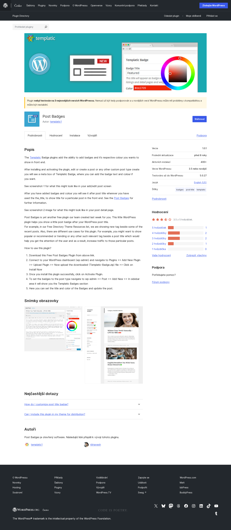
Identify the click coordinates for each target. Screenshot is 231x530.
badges (180, 189)
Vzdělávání (101, 477)
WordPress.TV (103, 492)
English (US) (200, 182)
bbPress (184, 487)
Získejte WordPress (213, 5)
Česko (46, 510)
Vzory (57, 492)
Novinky (17, 482)
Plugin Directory (21, 15)
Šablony (58, 482)
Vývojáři (92, 135)
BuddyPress (186, 492)
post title (190, 189)
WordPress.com (188, 477)
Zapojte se (143, 477)
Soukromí (17, 492)
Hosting (17, 487)
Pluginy (58, 487)
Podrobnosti (35, 135)
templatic (201, 189)
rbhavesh (95, 444)
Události (142, 482)
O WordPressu (20, 477)
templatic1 (56, 121)
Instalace (75, 135)
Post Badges (121, 198)
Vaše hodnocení (161, 255)
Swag (142, 492)
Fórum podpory (161, 282)
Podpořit (142, 487)
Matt (182, 482)
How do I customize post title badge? (46, 404)
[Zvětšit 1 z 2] (78, 310)
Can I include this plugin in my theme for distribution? (54, 414)
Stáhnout (200, 119)
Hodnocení (56, 135)
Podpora (202, 135)
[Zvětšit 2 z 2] (138, 310)
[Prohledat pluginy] (46, 27)
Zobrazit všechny (196, 255)
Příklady (58, 477)
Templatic (35, 157)
